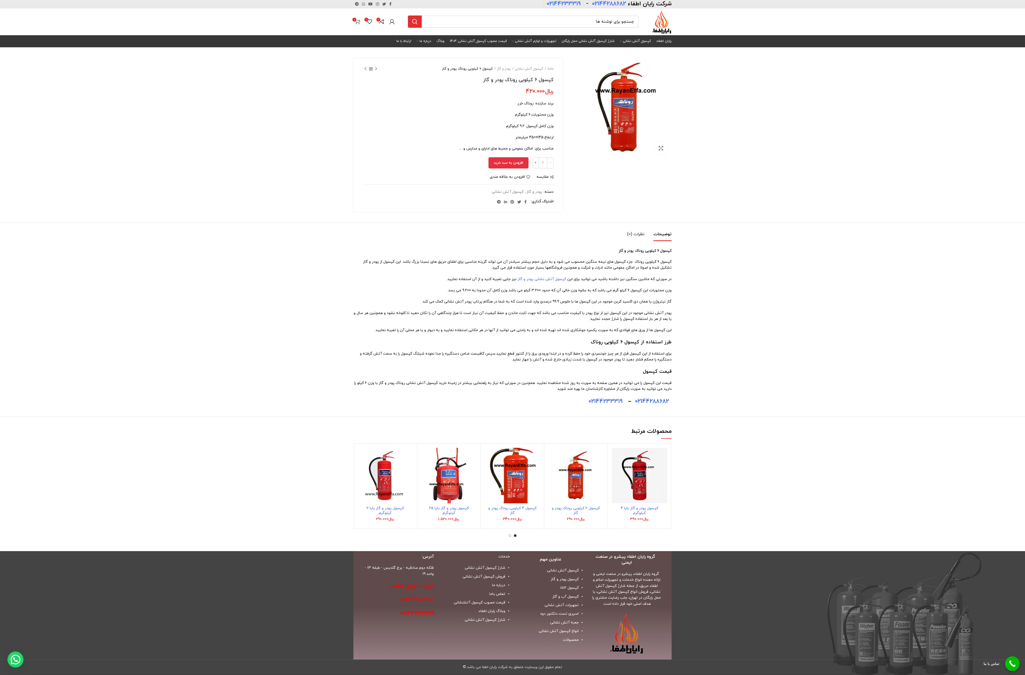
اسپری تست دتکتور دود (559, 613)
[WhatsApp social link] (363, 4)
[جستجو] (415, 21)
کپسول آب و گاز (565, 596)
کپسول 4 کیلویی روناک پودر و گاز (512, 511)
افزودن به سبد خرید (508, 162)
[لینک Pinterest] (512, 201)
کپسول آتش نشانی (529, 68)
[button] (615, 468)
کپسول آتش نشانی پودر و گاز (542, 279)
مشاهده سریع (615, 480)
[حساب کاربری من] (392, 21)
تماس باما (497, 593)
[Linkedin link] (505, 201)
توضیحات (662, 234)
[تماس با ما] (1012, 663)
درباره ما (498, 585)
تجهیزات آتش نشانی (562, 605)
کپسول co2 (569, 587)
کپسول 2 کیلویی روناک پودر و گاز (576, 511)
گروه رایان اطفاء (646, 573)
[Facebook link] (390, 4)
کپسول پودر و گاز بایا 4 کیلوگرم (639, 511)
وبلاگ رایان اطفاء (492, 611)
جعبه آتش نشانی (564, 622)
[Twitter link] (384, 4)
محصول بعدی (365, 69)
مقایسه (543, 177)
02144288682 (652, 401)
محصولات (571, 639)
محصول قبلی (376, 69)
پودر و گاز (504, 68)
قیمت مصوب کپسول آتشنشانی (479, 602)
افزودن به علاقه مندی (507, 177)
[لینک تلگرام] (356, 4)
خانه (550, 68)
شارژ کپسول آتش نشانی (485, 619)
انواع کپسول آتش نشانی (559, 631)
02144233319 (605, 401)
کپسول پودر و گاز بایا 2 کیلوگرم (385, 511)
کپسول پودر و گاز (565, 579)
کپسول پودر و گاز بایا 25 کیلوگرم (449, 511)
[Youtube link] (370, 4)
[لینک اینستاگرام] (377, 4)
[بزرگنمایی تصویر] (661, 148)
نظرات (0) (635, 234)
